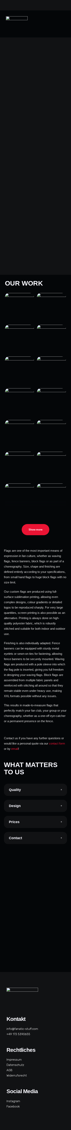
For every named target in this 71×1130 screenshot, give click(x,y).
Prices (14, 822)
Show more (35, 529)
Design (15, 806)
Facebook (13, 1106)
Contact (15, 838)
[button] (62, 24)
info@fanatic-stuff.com (22, 1029)
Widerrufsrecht (17, 1075)
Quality (15, 790)
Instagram (13, 1101)
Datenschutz (15, 1065)
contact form (57, 743)
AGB (9, 1070)
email (14, 748)
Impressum (14, 1059)
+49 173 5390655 (18, 1034)
